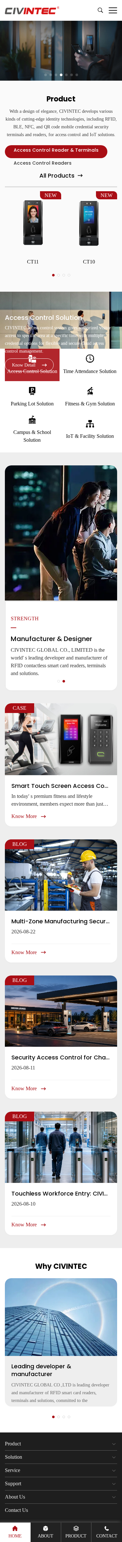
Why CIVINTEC (61, 1266)
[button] (45, 75)
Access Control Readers (43, 163)
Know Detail (23, 365)
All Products (57, 175)
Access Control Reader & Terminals (56, 150)
